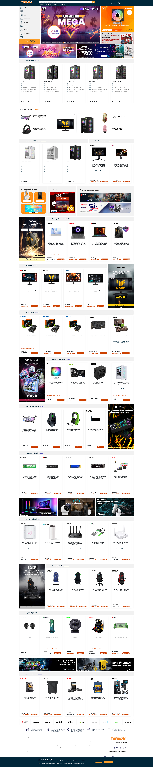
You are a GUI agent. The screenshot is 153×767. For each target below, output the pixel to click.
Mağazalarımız (56, 4)
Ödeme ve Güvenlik (59, 749)
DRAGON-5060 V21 (116, 81)
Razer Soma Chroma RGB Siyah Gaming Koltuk (77, 590)
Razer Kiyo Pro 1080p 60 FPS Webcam (75, 637)
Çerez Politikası (58, 754)
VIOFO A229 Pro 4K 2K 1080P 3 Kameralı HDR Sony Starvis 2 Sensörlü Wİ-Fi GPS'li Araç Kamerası (75, 698)
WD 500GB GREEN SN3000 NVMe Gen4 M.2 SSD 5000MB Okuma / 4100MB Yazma (30, 477)
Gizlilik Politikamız (59, 756)
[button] (63, 42)
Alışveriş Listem (90, 747)
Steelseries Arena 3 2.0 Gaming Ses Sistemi (29, 637)
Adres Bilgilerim (90, 743)
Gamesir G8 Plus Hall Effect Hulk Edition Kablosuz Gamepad (121, 637)
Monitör (27, 754)
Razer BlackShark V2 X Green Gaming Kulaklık (73, 430)
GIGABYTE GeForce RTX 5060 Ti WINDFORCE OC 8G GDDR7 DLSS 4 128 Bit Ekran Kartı (75, 336)
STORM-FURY (24, 81)
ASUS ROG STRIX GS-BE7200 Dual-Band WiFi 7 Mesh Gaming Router (29, 543)
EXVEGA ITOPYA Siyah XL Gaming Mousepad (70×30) (95, 430)
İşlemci (27, 741)
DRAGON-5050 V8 (48, 81)
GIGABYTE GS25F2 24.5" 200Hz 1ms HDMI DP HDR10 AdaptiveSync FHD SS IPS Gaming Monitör (95, 290)
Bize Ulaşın (73, 754)
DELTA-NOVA (69, 161)
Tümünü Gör (37, 60)
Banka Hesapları (59, 747)
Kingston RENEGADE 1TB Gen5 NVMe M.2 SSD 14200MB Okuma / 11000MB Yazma (52, 477)
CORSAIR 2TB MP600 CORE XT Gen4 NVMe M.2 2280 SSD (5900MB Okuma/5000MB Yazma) (98, 477)
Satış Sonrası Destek (75, 750)
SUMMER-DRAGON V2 (49, 161)
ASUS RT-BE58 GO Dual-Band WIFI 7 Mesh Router (120, 543)
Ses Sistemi (43, 747)
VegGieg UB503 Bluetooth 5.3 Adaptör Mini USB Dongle (98, 543)
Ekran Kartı (28, 745)
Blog (68, 4)
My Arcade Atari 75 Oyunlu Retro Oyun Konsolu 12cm (98, 637)
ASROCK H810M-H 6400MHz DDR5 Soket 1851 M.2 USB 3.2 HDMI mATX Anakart (78, 383)
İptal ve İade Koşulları (75, 747)
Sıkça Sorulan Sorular (75, 749)
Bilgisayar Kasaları (29, 750)
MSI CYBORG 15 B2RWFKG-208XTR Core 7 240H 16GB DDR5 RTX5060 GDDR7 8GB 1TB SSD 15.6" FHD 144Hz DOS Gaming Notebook (99, 244)
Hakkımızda (63, 4)
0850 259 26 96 (121, 748)
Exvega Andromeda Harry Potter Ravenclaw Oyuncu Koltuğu (56, 590)
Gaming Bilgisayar (44, 754)
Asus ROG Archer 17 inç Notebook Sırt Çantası (52, 698)
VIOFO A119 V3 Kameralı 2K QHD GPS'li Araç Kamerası (29, 698)
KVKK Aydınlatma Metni (60, 752)
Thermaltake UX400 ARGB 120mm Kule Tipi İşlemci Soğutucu (56, 383)
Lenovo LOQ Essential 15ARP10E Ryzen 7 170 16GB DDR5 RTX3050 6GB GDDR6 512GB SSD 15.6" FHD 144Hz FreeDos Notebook (77, 244)
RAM (27, 747)
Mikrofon (42, 743)
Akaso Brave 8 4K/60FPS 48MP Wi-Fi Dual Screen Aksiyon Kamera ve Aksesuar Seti (120, 698)
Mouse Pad (43, 745)
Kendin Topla (48, 4)
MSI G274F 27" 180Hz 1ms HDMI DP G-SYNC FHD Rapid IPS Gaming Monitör (29, 290)
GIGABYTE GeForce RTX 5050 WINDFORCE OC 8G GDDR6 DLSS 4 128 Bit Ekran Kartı (29, 336)
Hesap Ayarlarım (90, 741)
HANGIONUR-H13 (93, 81)
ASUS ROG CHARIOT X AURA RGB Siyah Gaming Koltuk (100, 590)
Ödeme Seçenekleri (75, 745)
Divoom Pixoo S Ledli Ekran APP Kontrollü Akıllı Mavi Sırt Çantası (98, 698)
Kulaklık (42, 741)
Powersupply (28, 752)
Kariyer (57, 743)
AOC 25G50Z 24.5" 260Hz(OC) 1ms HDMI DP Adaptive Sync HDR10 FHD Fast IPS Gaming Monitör (73, 290)
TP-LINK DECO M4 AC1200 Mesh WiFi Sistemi (52, 543)
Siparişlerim (89, 745)
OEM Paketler (41, 4)
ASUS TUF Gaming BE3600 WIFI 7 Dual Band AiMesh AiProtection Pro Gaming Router (75, 543)
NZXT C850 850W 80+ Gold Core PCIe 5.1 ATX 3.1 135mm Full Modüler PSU (100, 383)
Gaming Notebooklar (44, 750)
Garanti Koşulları (59, 750)
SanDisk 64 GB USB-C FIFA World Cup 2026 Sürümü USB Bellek (121, 477)
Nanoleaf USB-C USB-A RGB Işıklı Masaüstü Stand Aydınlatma (52, 637)
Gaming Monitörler (44, 752)
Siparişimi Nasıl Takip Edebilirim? (77, 743)
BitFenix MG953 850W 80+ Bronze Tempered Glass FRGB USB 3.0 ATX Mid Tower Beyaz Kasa (121, 383)
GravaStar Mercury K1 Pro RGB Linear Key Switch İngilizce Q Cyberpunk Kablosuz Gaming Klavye (29, 430)
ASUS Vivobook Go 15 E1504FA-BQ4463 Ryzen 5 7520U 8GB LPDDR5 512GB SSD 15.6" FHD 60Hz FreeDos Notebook (55, 244)
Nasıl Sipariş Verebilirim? (76, 741)
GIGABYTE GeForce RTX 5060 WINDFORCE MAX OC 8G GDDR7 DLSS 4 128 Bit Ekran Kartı (52, 336)
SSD (27, 749)
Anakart (28, 743)
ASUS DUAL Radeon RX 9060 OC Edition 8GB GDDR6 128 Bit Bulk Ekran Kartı (98, 336)
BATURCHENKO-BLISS (26, 161)
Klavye (27, 756)
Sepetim (88, 749)
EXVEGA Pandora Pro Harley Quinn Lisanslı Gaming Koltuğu (121, 590)
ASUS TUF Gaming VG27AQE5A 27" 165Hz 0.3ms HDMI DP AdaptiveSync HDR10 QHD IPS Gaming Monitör (51, 290)
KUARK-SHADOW (70, 81)
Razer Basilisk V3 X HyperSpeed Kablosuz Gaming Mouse (51, 430)
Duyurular (73, 752)
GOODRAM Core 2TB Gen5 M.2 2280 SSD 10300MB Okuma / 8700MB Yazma (75, 477)
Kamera (42, 749)
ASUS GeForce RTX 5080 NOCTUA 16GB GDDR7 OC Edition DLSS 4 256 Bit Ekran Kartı (121, 336)
